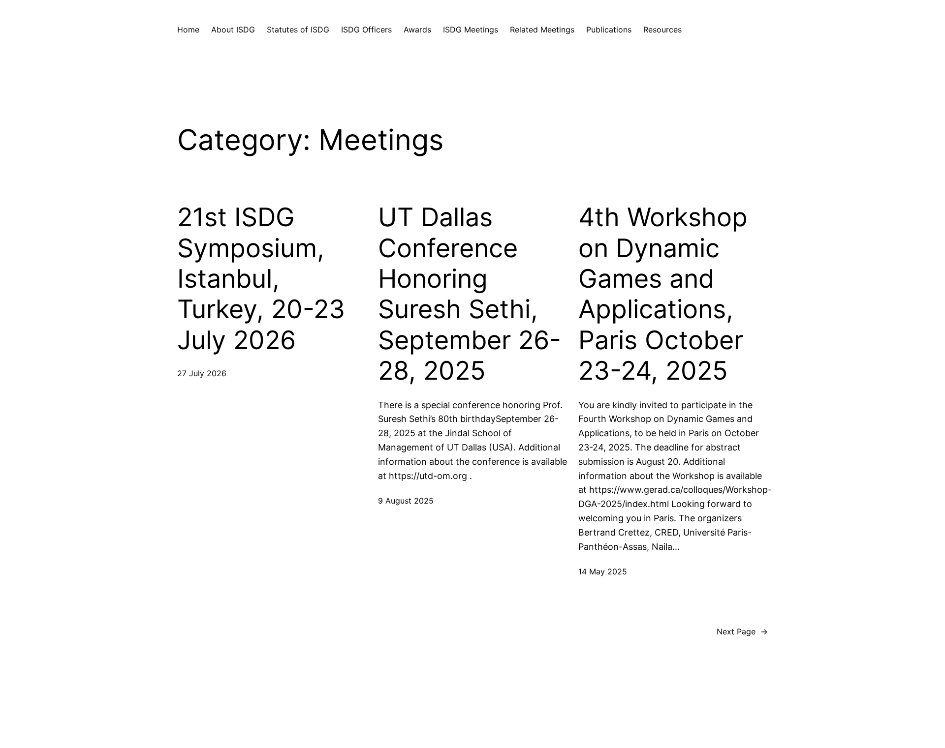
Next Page (742, 631)
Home (188, 29)
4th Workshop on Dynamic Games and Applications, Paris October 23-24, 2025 (663, 294)
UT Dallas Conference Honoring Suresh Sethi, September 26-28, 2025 (469, 294)
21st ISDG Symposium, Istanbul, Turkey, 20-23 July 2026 (261, 279)
